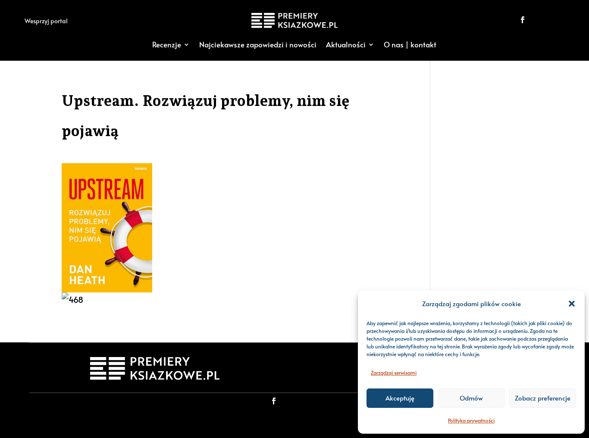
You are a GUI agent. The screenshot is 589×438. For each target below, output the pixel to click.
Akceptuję (399, 397)
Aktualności (346, 44)
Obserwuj (552, 20)
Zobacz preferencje (542, 397)
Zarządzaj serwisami (394, 372)
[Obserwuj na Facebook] (522, 20)
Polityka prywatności (471, 420)
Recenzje (166, 44)
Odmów (471, 397)
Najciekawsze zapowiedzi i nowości (257, 44)
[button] (571, 303)
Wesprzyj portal (46, 21)
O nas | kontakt (410, 44)
